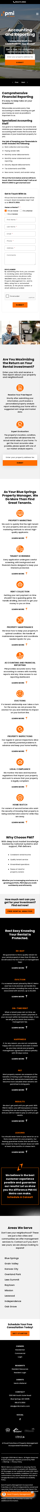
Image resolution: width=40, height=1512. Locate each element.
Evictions (23, 82)
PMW (33, 1460)
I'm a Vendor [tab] (12, 214)
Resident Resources (20, 1369)
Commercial (20, 1353)
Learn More (18, 538)
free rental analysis (20, 911)
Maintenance (16, 82)
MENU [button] (37, 14)
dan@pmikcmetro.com (20, 1406)
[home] (8, 14)
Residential (20, 1350)
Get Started (20, 1333)
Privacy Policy (17, 1462)
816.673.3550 (20, 2)
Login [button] (20, 1357)
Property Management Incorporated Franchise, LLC (23, 1444)
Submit (20, 62)
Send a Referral (20, 1383)
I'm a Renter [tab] (28, 211)
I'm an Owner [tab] (12, 211)
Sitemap (6, 1462)
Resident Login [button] (20, 1372)
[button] (20, 1419)
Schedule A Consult (20, 1197)
